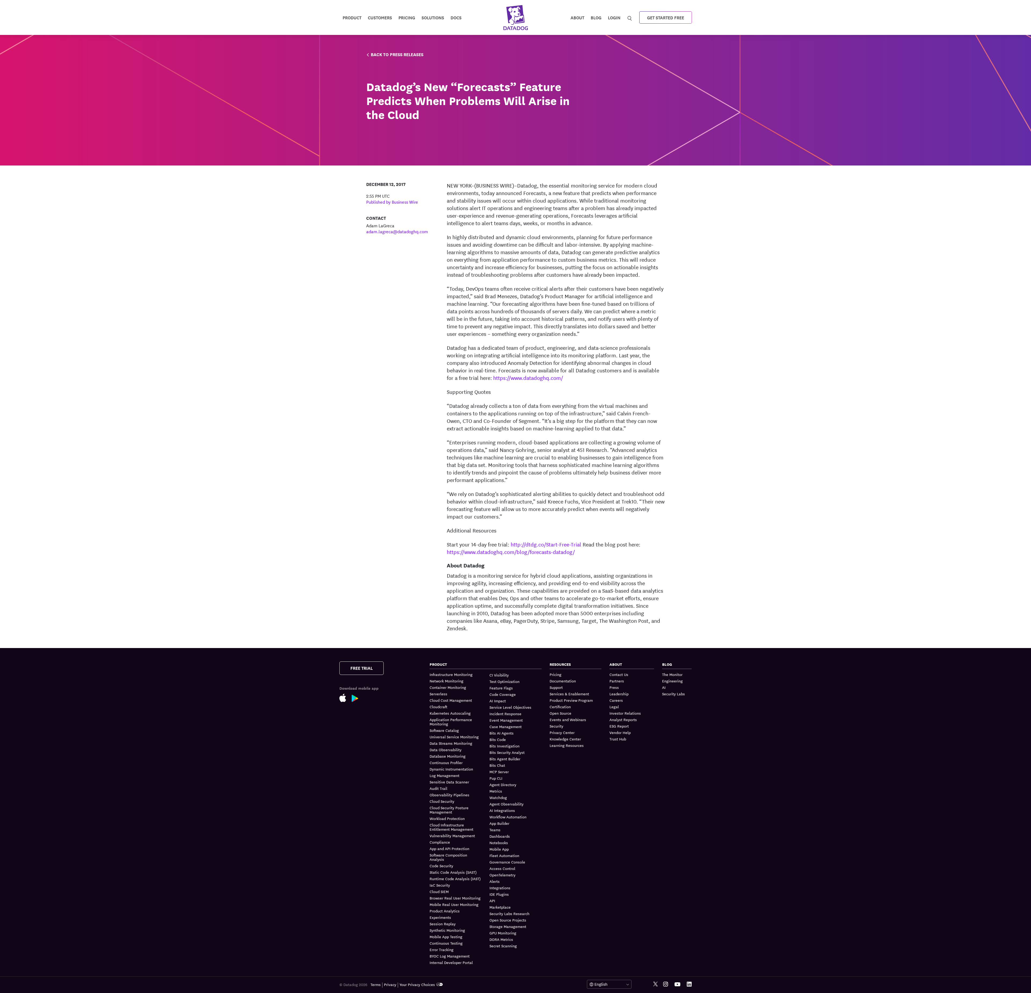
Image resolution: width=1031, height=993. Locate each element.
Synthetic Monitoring (447, 930)
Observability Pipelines (449, 795)
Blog (596, 17)
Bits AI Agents (501, 733)
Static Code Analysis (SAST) (453, 872)
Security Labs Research (509, 913)
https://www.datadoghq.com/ (528, 378)
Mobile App (499, 849)
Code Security (441, 866)
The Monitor (672, 674)
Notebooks (498, 843)
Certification (560, 707)
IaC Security (440, 885)
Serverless (438, 694)
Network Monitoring (446, 681)
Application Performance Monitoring (451, 722)
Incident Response (505, 714)
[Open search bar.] (630, 17)
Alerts (494, 881)
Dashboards (499, 836)
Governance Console (507, 862)
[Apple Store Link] (345, 699)
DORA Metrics (501, 939)
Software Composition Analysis (448, 857)
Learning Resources (567, 745)
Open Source (560, 713)
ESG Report (619, 726)
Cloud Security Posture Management (449, 810)
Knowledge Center (565, 739)
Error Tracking (441, 949)
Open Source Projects (507, 920)
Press (614, 687)
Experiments (440, 917)
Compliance (440, 842)
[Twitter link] (655, 984)
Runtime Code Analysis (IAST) (455, 879)
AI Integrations (502, 810)
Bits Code (497, 739)
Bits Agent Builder (504, 759)
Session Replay (443, 924)
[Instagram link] (665, 984)
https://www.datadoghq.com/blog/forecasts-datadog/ (511, 552)
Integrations (499, 888)
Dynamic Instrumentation (451, 769)
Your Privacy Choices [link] (417, 984)
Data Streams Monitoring (451, 743)
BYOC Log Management (450, 956)
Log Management (444, 775)
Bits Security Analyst (507, 752)
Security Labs (673, 694)
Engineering (672, 681)
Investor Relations (625, 713)
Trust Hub (617, 739)
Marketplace (500, 907)
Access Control (502, 868)
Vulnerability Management (452, 836)
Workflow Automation (508, 817)
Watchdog (498, 797)
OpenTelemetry (502, 875)
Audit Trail (438, 788)
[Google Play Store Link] (358, 699)
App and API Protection (449, 848)
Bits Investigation (504, 746)
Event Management (506, 720)
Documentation (563, 681)
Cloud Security (442, 801)
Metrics (495, 791)
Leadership (619, 694)
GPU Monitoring (502, 933)
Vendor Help (620, 732)
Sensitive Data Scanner (449, 782)
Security (556, 726)
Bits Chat (497, 765)
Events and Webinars (568, 719)
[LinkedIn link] (689, 984)
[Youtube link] (677, 984)
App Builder (499, 823)
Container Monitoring (448, 687)
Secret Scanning (503, 946)
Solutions (433, 17)
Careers (616, 700)
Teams (494, 830)
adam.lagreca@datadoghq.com (397, 231)
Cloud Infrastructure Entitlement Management (451, 827)
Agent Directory (502, 784)
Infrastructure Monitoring (451, 674)
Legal (614, 707)
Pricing (555, 674)
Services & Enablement (569, 694)
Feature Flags (501, 688)
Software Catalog (444, 730)
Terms (376, 984)
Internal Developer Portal (451, 962)
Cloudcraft (438, 707)
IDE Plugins (499, 894)
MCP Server (499, 772)
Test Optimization (504, 681)
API (492, 901)
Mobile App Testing (446, 937)
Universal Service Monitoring (454, 737)
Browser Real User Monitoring (455, 898)
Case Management (505, 726)
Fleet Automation (504, 855)
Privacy (390, 984)
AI (664, 687)
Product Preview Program (571, 700)
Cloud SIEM (439, 891)
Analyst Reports (623, 719)
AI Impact (497, 701)
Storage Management (507, 926)
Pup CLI (495, 778)
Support (556, 687)
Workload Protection (447, 818)
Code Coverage (502, 694)
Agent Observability (506, 804)
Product (352, 17)
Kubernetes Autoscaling (450, 713)
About (577, 17)
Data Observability (446, 750)
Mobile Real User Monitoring (454, 904)
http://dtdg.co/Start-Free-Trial (546, 544)
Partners (616, 681)
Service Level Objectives (510, 707)
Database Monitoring (448, 756)
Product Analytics (445, 911)
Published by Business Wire (392, 201)
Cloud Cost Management (451, 700)
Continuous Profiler (446, 762)
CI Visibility (499, 675)
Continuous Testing (446, 943)
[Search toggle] (630, 17)
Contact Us (618, 674)
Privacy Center (562, 732)
